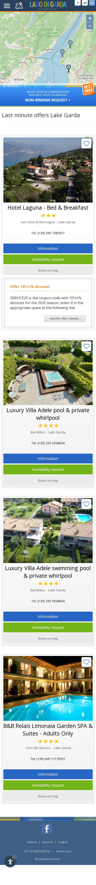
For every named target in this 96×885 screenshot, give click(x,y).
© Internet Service (47, 859)
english (63, 842)
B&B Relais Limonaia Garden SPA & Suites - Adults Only (48, 729)
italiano (32, 842)
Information (48, 248)
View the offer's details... (65, 318)
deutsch (47, 842)
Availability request (48, 259)
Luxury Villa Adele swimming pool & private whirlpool (48, 571)
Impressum (63, 851)
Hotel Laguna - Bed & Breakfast (48, 207)
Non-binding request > (48, 96)
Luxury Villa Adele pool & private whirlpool (47, 413)
